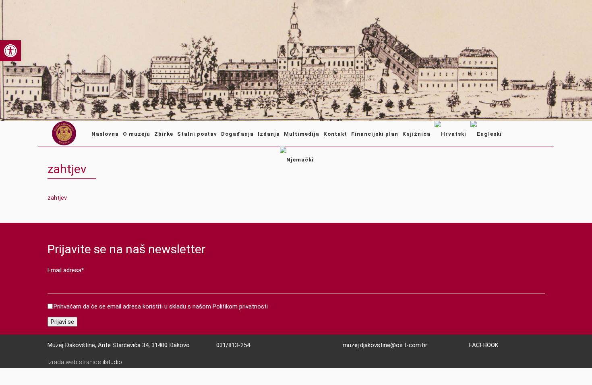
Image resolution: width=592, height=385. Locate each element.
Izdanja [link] (269, 133)
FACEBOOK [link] (484, 345)
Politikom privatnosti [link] (240, 306)
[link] (10, 50)
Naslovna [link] (105, 133)
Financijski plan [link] (374, 133)
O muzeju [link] (136, 133)
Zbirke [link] (163, 133)
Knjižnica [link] (416, 133)
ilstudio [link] (112, 362)
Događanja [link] (237, 133)
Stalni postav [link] (197, 133)
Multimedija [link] (301, 133)
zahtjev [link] (57, 197)
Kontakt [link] (335, 133)
